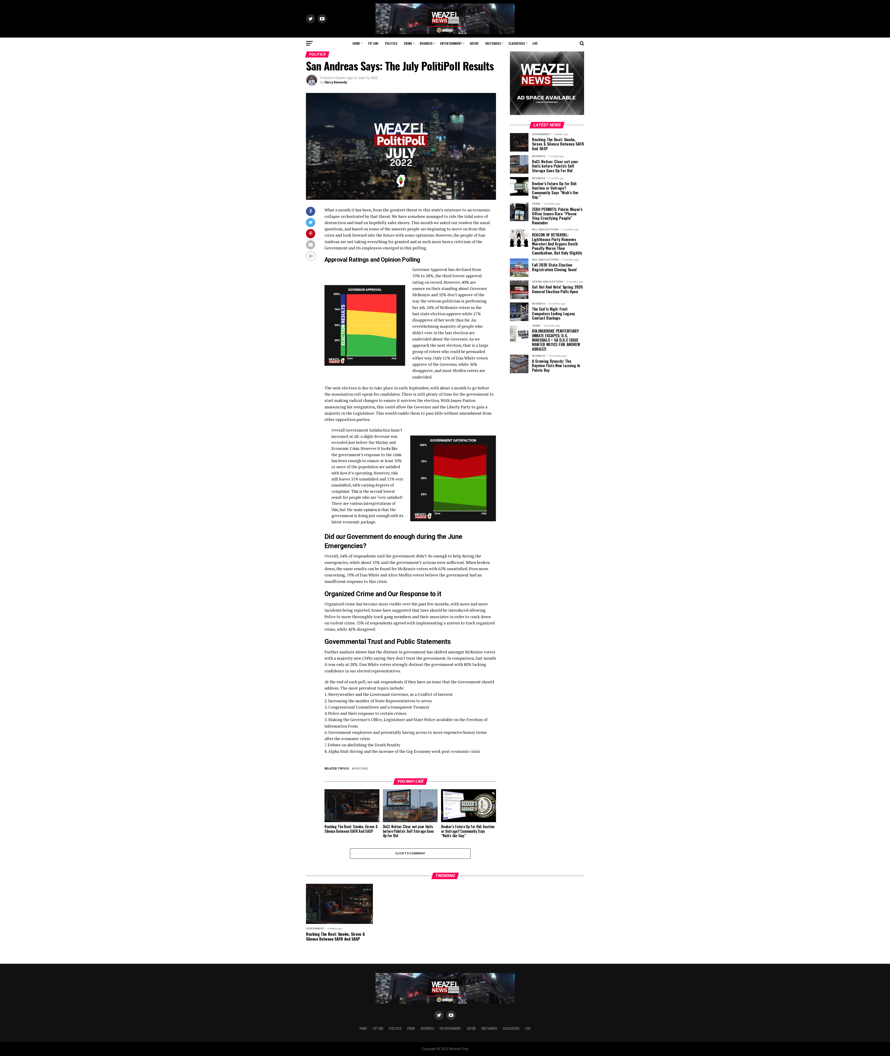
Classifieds (517, 43)
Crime (408, 43)
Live (535, 43)
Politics (391, 43)
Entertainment (451, 43)
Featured (361, 768)
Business (426, 43)
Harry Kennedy (335, 82)
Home (356, 43)
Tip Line (373, 43)
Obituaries (493, 43)
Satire (474, 43)
